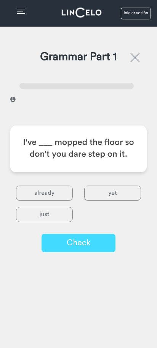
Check (78, 243)
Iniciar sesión (135, 13)
